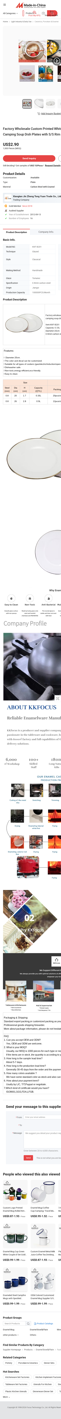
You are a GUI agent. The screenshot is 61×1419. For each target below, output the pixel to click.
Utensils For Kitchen (42, 1384)
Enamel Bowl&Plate (39, 1329)
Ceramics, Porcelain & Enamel (46, 21)
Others (33, 1334)
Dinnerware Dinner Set (43, 1391)
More (5, 1396)
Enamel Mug (8, 1329)
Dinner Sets (49, 1362)
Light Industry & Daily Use (21, 21)
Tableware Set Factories (16, 1384)
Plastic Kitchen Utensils (16, 1391)
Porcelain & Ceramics (28, 1362)
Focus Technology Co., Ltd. (37, 1407)
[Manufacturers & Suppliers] (30, 5)
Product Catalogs (44, 1323)
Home (5, 21)
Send (28, 1157)
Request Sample (53, 165)
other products (10, 1334)
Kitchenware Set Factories (17, 1377)
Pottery (8, 1362)
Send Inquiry (29, 158)
